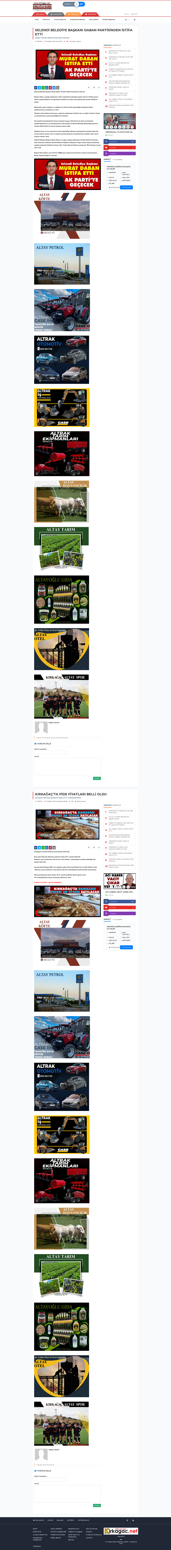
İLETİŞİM (70, 1520)
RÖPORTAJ (46, 19)
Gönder (97, 778)
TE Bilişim (37, 1546)
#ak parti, (53, 737)
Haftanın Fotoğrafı (75, 1532)
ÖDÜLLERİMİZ (93, 19)
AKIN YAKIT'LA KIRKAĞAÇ (73, 1536)
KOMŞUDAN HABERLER (77, 19)
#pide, (44, 1465)
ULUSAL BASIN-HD (60, 19)
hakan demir (76, 41)
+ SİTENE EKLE (83, 1520)
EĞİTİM (71, 1540)
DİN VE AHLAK (91, 1529)
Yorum (36, 756)
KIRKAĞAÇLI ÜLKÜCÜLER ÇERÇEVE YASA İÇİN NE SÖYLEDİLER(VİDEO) (119, 132)
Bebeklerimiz (73, 1529)
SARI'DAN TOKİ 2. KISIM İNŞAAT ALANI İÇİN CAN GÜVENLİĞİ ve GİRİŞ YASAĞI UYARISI (119, 892)
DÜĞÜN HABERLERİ (108, 19)
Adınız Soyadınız (40, 749)
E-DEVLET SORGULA (94, 1535)
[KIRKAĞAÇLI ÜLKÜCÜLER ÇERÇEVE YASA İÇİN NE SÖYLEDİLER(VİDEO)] (120, 121)
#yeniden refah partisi (62, 737)
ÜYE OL (126, 14)
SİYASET (111, 135)
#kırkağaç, (40, 1465)
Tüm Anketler (118, 159)
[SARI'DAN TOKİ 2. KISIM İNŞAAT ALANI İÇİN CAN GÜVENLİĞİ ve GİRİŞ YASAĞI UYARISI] (120, 881)
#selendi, (39, 737)
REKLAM (60, 1520)
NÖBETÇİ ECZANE (58, 1535)
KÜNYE (50, 1520)
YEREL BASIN (56, 1538)
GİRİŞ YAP (134, 14)
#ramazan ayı (50, 1465)
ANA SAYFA (40, 14)
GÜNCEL (111, 895)
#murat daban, (46, 737)
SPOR (37, 19)
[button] (69, 4)
